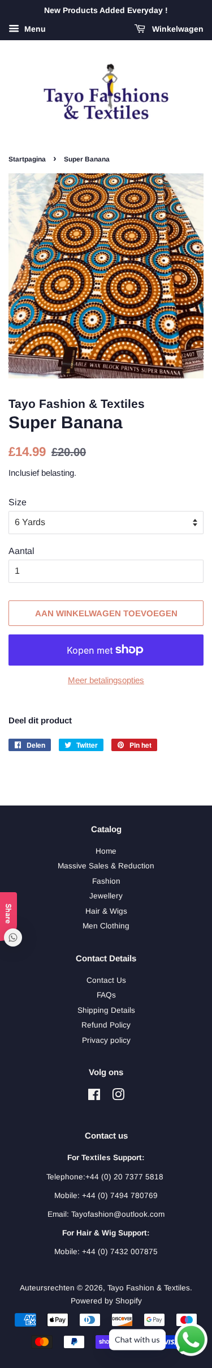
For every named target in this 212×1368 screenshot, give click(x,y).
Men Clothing (106, 926)
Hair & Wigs (106, 911)
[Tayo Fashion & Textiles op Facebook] (94, 1097)
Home (106, 851)
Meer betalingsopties (106, 680)
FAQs (106, 995)
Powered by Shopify (106, 1301)
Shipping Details (106, 1010)
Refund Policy (106, 1025)
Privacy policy (106, 1040)
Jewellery (106, 896)
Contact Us (106, 980)
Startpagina (27, 159)
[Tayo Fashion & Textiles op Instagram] (118, 1097)
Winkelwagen (177, 28)
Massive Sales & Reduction (106, 866)
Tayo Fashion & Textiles (148, 1288)
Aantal (21, 551)
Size (17, 502)
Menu (34, 28)
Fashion (106, 881)
